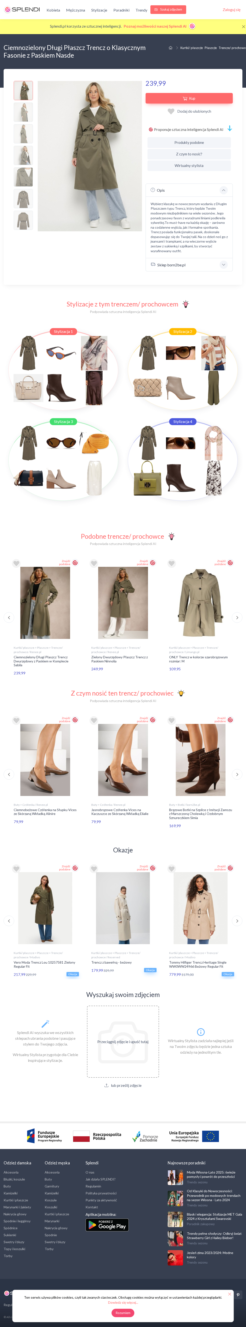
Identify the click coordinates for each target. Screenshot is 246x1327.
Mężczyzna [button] (75, 10)
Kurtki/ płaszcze (191, 48)
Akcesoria (11, 1172)
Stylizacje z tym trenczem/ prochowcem (122, 304)
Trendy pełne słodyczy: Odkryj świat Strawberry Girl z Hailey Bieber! (214, 1235)
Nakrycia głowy (15, 1214)
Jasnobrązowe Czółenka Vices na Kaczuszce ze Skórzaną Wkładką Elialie (119, 812)
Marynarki (52, 1221)
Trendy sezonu (197, 1182)
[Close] (243, 26)
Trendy (141, 10)
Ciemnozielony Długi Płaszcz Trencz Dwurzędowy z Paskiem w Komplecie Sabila (41, 661)
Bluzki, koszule (14, 1179)
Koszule (51, 1200)
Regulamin (93, 1186)
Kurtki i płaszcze (16, 1200)
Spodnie (51, 1235)
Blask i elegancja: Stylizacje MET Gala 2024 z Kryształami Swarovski (214, 1216)
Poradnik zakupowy (201, 1224)
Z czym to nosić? (189, 154)
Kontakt (92, 1207)
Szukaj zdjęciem (171, 9)
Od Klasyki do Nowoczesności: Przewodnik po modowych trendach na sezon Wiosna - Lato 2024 (213, 1195)
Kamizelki (11, 1193)
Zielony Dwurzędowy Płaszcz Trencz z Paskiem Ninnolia (119, 659)
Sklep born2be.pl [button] (171, 265)
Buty (7, 1186)
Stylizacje (99, 10)
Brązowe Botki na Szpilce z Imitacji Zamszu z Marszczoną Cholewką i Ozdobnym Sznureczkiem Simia (200, 814)
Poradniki (121, 10)
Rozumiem (123, 1313)
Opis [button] (161, 190)
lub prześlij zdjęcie (125, 1085)
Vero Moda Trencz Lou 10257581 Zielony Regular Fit (44, 964)
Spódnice (11, 1228)
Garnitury (52, 1186)
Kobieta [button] (53, 10)
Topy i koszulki (14, 1249)
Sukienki (10, 1235)
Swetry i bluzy (14, 1242)
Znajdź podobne (64, 562)
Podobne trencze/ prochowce (122, 536)
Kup (192, 98)
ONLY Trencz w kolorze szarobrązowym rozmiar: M (198, 659)
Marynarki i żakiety (17, 1207)
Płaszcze (211, 48)
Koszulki (51, 1207)
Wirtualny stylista (189, 165)
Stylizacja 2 (182, 331)
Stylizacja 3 (63, 421)
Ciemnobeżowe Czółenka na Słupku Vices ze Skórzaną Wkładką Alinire (45, 812)
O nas (90, 1172)
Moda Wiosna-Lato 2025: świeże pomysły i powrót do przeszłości (211, 1174)
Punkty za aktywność (101, 1200)
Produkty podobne (189, 142)
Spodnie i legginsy (17, 1221)
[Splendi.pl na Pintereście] (238, 1294)
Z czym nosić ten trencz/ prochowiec (122, 693)
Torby (8, 1256)
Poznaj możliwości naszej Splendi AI (155, 26)
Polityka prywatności (101, 1193)
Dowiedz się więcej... (123, 1302)
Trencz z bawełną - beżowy (111, 962)
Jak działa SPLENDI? (101, 1179)
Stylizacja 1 (63, 331)
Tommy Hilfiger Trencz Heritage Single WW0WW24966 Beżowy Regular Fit (198, 964)
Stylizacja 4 (182, 421)
